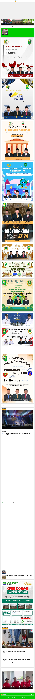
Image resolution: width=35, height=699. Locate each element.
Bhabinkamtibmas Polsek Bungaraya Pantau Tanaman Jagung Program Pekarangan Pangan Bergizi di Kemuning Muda (17, 23)
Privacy (19, 697)
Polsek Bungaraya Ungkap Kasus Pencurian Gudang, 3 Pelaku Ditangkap (14, 651)
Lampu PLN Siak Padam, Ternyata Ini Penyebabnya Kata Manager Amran (17, 502)
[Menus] (2, 1)
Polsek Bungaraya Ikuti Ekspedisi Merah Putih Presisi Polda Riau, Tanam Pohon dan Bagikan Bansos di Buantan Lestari (19, 571)
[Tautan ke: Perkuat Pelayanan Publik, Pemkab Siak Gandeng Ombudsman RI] (17, 419)
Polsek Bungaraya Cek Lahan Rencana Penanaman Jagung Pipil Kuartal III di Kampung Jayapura (6, 23)
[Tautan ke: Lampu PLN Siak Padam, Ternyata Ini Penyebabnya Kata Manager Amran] (4, 535)
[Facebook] (29, 694)
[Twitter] (30, 694)
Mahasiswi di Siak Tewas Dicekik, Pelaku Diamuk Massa (11, 654)
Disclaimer (9, 697)
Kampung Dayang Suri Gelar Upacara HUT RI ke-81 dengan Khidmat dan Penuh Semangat (28, 23)
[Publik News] (3, 694)
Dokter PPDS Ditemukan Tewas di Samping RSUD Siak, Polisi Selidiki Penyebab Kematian (16, 659)
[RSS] (33, 694)
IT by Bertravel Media (23, 697)
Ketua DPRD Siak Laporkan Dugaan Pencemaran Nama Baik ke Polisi (13, 662)
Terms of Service (14, 697)
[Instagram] (31, 694)
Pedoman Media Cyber (4, 697)
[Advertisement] (17, 10)
